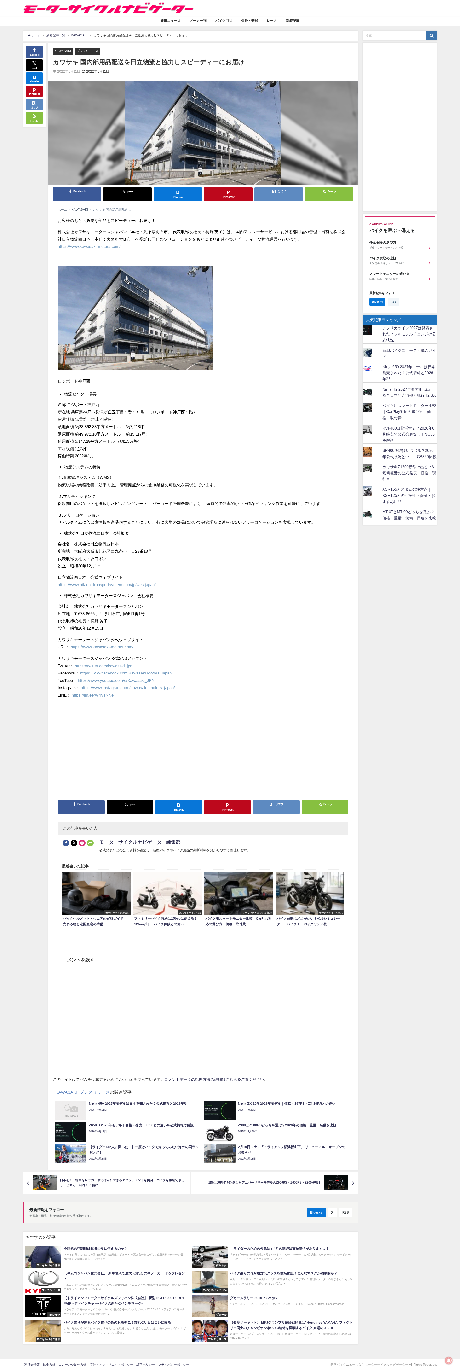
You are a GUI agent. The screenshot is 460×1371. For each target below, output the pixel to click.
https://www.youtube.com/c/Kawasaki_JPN (116, 680)
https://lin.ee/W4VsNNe (93, 695)
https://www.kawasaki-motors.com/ (89, 246)
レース (272, 20)
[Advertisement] (201, 751)
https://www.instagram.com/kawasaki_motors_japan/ (128, 688)
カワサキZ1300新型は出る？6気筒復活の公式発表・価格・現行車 (409, 473)
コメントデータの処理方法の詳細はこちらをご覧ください (214, 1079)
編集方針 (49, 1364)
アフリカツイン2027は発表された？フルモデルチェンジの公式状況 (409, 334)
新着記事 (292, 20)
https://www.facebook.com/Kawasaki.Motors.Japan (126, 673)
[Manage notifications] (449, 1360)
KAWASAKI (62, 50)
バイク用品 (223, 20)
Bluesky (316, 1212)
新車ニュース (171, 20)
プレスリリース (87, 50)
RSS (345, 1212)
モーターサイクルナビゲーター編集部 (140, 842)
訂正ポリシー (145, 1364)
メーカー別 (198, 20)
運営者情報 (32, 1364)
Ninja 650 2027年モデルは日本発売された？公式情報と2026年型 (408, 373)
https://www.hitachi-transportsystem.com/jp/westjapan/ (107, 584)
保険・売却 (249, 20)
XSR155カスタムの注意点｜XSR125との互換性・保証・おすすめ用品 (408, 495)
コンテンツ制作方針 (72, 1364)
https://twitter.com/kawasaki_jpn (103, 666)
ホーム (62, 209)
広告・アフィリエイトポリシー (111, 1364)
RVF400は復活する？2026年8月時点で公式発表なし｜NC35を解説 (408, 434)
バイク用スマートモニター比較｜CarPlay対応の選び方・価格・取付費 (409, 412)
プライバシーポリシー (173, 1364)
